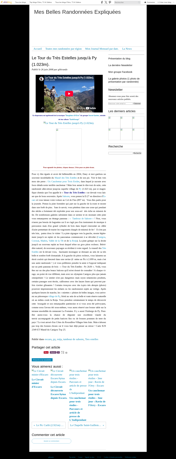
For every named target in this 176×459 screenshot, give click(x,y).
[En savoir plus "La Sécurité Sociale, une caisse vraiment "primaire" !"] (126, 122)
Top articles (72, 457)
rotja (59, 339)
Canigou (101, 237)
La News (127, 48)
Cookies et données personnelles (113, 457)
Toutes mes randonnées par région (63, 48)
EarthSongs (74, 119)
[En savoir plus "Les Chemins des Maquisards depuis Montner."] (114, 122)
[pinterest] (109, 2)
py (54, 339)
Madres (44, 240)
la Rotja (73, 240)
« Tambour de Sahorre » (82, 218)
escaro (48, 339)
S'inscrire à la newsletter (42, 360)
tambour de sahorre (73, 339)
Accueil (38, 48)
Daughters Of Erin (72, 115)
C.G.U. (99, 457)
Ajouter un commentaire (51, 441)
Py (80, 189)
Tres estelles (91, 339)
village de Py (54, 296)
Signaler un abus (90, 457)
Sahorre (66, 196)
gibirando (51, 457)
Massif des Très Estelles (66, 178)
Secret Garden (93, 115)
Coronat (35, 240)
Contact (80, 457)
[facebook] (101, 2)
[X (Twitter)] (105, 2)
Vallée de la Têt (56, 240)
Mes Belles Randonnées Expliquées (77, 12)
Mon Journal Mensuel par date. (102, 48)
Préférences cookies (130, 457)
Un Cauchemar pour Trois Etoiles (63, 181)
